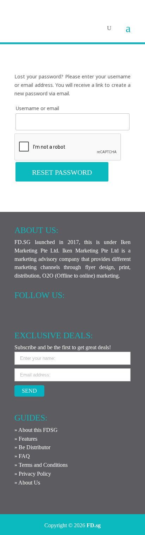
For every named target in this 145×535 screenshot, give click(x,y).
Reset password (62, 172)
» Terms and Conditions (41, 465)
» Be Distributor (32, 447)
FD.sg (94, 525)
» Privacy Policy (32, 474)
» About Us (27, 483)
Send (29, 391)
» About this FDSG (36, 430)
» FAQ (22, 456)
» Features (25, 439)
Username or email (37, 108)
